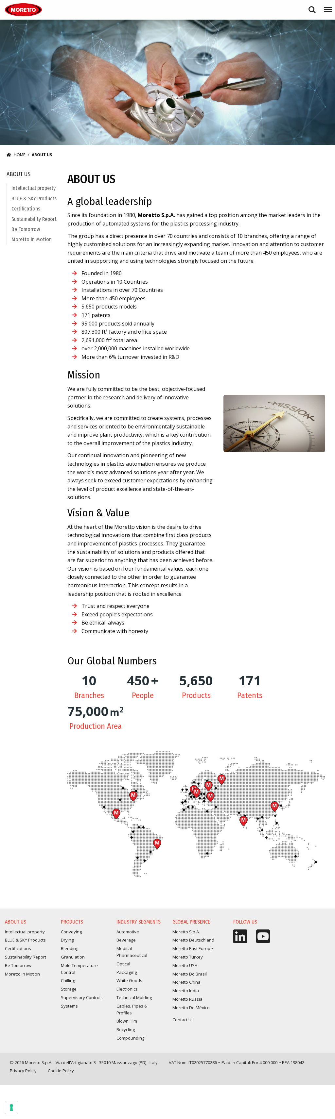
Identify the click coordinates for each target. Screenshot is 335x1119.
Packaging (126, 972)
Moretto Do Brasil (157, 844)
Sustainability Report (34, 219)
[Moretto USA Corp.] (23, 10)
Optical (123, 964)
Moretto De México (116, 814)
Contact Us (183, 1020)
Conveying (71, 932)
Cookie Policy (61, 1071)
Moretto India (243, 821)
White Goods (129, 980)
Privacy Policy (23, 1071)
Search (312, 7)
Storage (69, 989)
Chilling (68, 980)
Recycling (125, 1029)
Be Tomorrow (25, 229)
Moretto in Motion (31, 239)
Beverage (126, 940)
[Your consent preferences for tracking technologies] (11, 1107)
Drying (67, 940)
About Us (18, 174)
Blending (69, 948)
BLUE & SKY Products (34, 198)
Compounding (130, 1038)
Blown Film (126, 1021)
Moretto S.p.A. (196, 793)
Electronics (127, 989)
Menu (326, 7)
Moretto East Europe (208, 786)
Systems (69, 1006)
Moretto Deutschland (193, 940)
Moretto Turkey (210, 797)
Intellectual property (33, 188)
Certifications (25, 209)
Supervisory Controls (82, 997)
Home (19, 155)
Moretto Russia (221, 779)
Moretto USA (133, 796)
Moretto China (274, 806)
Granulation (73, 957)
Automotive (127, 932)
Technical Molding (134, 997)
